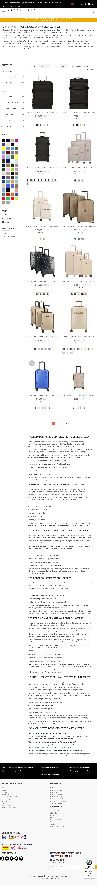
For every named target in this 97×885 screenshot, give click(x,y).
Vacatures (53, 822)
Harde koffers (13, 83)
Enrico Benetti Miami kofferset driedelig (46, 281)
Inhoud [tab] (5, 222)
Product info (6, 805)
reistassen (73, 670)
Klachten (5, 801)
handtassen (39, 672)
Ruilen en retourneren (9, 796)
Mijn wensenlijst (56, 792)
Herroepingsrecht (8, 799)
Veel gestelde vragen (9, 807)
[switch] (89, 876)
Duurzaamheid (55, 815)
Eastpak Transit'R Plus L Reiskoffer (43, 167)
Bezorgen (5, 794)
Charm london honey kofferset (78, 281)
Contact (4, 788)
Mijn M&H (79, 4)
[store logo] (21, 10)
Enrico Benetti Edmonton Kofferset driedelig (48, 336)
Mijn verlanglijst (86, 4)
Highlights (53, 813)
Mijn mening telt (56, 796)
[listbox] (42, 125)
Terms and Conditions (36, 876)
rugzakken (89, 670)
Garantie (5, 803)
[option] (37, 124)
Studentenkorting (56, 803)
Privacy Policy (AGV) (52, 876)
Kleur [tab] (5, 134)
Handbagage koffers (13, 77)
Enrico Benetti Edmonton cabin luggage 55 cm (49, 395)
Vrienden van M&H (56, 799)
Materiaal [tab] (7, 218)
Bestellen (5, 790)
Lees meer (6, 52)
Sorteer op (31, 66)
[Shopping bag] (93, 4)
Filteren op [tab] (7, 65)
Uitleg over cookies (57, 826)
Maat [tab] (4, 215)
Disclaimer (64, 876)
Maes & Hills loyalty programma (61, 801)
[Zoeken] (93, 13)
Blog (52, 817)
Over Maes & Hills (56, 811)
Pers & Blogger (55, 820)
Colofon (53, 824)
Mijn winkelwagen (56, 794)
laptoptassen (57, 672)
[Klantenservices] (89, 4)
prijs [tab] (4, 211)
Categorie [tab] (7, 71)
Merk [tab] (4, 91)
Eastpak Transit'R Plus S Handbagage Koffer (47, 112)
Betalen (4, 792)
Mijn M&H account (56, 790)
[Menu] (93, 859)
